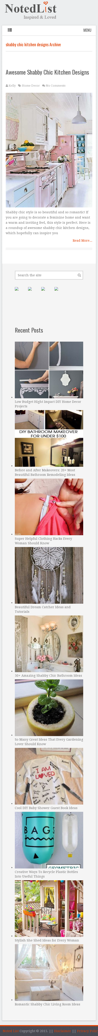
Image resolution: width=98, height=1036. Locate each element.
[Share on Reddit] (59, 292)
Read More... (82, 240)
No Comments (55, 85)
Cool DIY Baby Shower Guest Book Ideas (46, 808)
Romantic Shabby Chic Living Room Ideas (47, 1004)
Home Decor (31, 85)
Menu (87, 30)
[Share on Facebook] (33, 292)
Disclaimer (62, 1031)
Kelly (12, 85)
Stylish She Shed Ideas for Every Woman (47, 940)
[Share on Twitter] (46, 292)
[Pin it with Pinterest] (20, 292)
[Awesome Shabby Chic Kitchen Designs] (49, 151)
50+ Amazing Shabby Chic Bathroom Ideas (48, 675)
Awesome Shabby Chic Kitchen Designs (47, 72)
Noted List (11, 1031)
